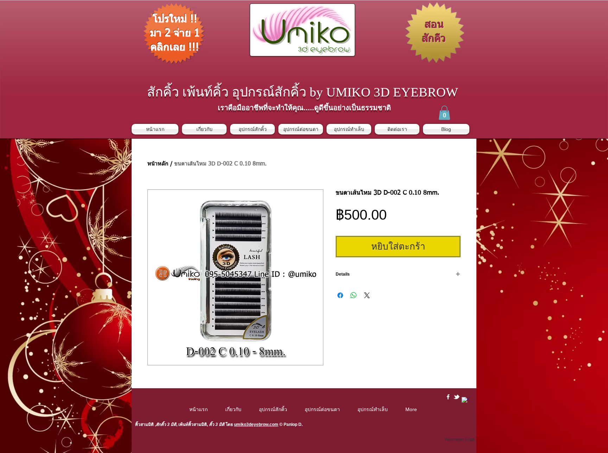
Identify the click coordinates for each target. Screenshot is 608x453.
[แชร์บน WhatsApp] (353, 295)
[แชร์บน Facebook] (340, 295)
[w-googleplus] (465, 400)
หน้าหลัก (158, 164)
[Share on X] (367, 295)
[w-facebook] (448, 397)
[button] (444, 113)
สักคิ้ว (161, 424)
